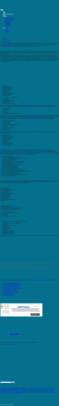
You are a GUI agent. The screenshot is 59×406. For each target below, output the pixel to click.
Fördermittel (7, 18)
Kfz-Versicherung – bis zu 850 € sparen (10, 289)
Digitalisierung (34, 388)
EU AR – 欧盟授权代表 (9, 19)
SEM (2, 393)
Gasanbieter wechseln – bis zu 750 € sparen (11, 286)
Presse (6, 26)
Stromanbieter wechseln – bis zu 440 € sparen (11, 287)
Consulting (27, 388)
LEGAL (4, 27)
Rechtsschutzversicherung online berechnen (11, 292)
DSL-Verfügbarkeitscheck (7, 293)
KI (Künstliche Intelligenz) (10, 392)
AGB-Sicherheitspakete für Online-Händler (11, 285)
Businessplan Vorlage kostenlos (6, 151)
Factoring (20, 390)
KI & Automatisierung (9, 17)
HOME (4, 12)
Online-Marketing (8, 22)
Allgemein (3, 388)
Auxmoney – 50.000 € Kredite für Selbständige (11, 283)
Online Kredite (28, 106)
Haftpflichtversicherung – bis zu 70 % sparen (11, 290)
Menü (2, 9)
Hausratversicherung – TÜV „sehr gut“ (10, 291)
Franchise (25, 390)
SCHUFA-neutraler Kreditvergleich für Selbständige (12, 284)
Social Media (14, 393)
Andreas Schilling (14, 334)
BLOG (4, 13)
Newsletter (7, 28)
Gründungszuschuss (19, 153)
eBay (39, 388)
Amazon (9, 388)
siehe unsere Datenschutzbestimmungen (39, 280)
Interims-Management (9, 20)
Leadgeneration (8, 23)
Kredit (21, 392)
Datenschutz (7, 32)
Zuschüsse (22, 106)
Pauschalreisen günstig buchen (8, 294)
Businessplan (7, 24)
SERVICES (5, 16)
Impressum (7, 31)
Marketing (7, 21)
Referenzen (7, 30)
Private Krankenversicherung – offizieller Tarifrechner (12, 288)
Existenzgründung (8, 25)
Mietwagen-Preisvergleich (7, 295)
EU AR (4, 15)
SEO (7, 393)
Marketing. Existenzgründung (49, 392)
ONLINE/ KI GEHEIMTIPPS (8, 14)
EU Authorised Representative (48, 388)
